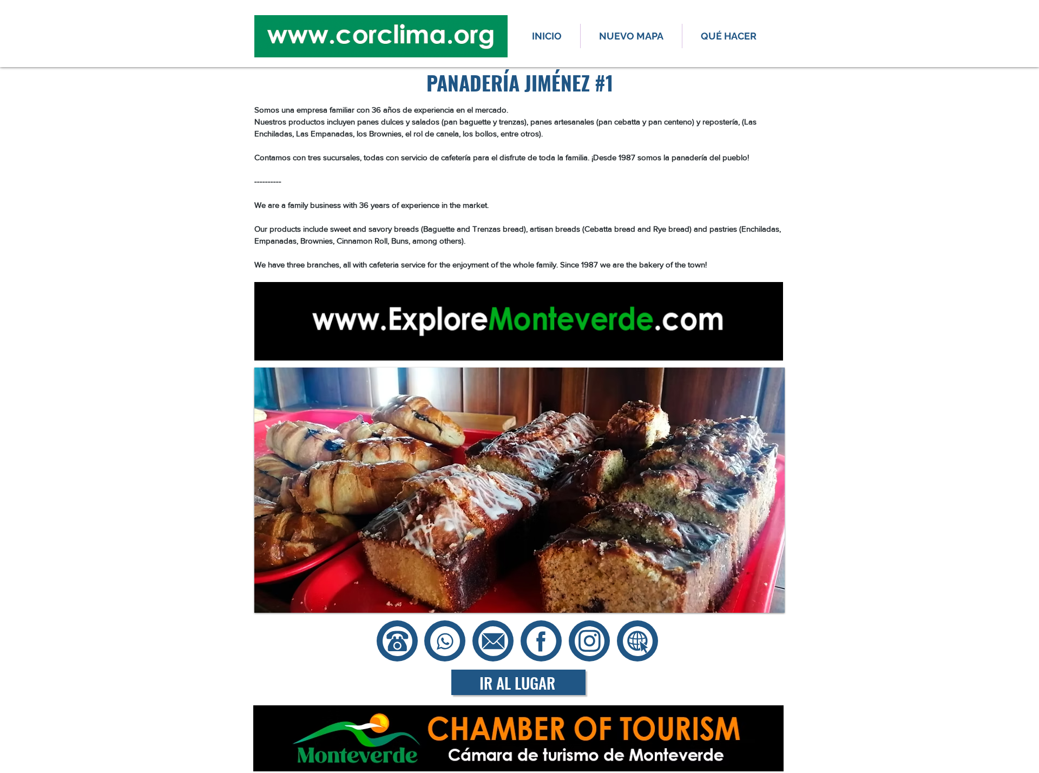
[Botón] (493, 640)
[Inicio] (397, 640)
